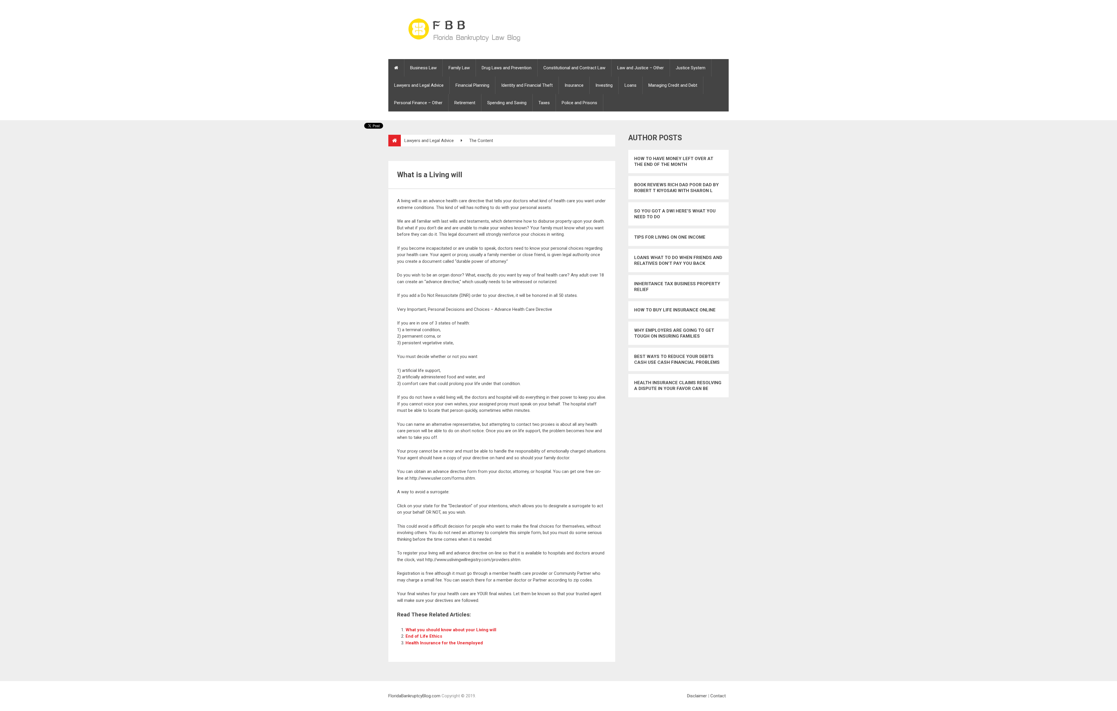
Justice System (690, 67)
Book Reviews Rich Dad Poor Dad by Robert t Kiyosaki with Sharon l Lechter (676, 188)
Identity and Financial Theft (527, 85)
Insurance (574, 85)
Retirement (464, 102)
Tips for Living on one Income (669, 237)
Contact (718, 695)
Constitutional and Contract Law (574, 67)
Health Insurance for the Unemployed (444, 643)
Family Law (459, 67)
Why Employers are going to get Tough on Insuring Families (674, 333)
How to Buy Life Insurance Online (675, 310)
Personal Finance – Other (418, 102)
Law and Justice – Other (640, 67)
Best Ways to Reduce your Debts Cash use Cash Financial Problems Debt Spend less (677, 359)
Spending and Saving (507, 102)
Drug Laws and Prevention (506, 67)
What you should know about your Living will (450, 629)
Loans (630, 85)
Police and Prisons (579, 102)
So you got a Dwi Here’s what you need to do (675, 213)
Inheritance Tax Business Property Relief (677, 286)
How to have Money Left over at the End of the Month (673, 161)
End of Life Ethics (423, 636)
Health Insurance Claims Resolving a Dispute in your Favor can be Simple (677, 385)
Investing (604, 85)
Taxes (544, 102)
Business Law (423, 67)
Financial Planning (472, 85)
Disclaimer (697, 695)
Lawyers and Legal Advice (419, 85)
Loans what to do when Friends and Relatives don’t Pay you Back (678, 260)
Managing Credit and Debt (672, 85)
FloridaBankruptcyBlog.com (414, 695)
